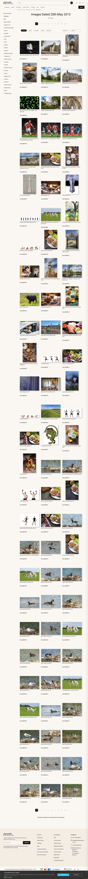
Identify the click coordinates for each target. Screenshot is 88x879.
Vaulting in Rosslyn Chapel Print (68, 110)
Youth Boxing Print (45, 363)
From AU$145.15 (44, 59)
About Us (39, 834)
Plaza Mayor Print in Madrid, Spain (48, 335)
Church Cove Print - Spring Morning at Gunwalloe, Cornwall (28, 167)
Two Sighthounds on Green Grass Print (70, 690)
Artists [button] (12, 7)
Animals (6, 33)
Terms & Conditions (59, 849)
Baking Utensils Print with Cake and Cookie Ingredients (29, 364)
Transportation (8, 93)
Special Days (7, 87)
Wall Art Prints (19, 9)
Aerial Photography (9, 27)
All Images (28, 9)
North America (7, 59)
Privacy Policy (57, 840)
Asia (5, 42)
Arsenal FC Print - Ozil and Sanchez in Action (50, 138)
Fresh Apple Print (23, 474)
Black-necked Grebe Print (46, 474)
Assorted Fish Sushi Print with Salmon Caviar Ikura (71, 336)
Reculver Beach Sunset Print (26, 83)
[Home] (9, 2)
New (38, 7)
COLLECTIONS (7, 22)
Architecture (7, 36)
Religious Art (7, 76)
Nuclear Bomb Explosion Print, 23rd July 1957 (29, 55)
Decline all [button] (76, 874)
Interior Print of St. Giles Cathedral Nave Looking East (70, 56)
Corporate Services (41, 849)
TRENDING (6, 16)
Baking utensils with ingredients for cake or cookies (71, 167)
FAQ (55, 837)
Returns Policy (57, 843)
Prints (5, 73)
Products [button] (42, 7)
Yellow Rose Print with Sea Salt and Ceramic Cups (71, 308)
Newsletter (56, 857)
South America (8, 84)
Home (24, 9)
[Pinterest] (78, 870)
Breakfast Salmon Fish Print (68, 555)
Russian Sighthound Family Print (26, 582)
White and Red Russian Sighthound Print (28, 717)
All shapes (24, 30)
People (6, 64)
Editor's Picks (26, 7)
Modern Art (7, 56)
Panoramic (49, 30)
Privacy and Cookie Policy (11, 875)
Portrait (30, 30)
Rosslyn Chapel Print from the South (70, 83)
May (34, 9)
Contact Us (73, 834)
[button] (29, 877)
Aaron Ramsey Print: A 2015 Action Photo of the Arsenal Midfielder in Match (29, 139)
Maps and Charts (8, 53)
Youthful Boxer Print (24, 418)
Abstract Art (7, 25)
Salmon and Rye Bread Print (47, 250)
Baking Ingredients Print (46, 307)
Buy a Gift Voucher (41, 854)
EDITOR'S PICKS (7, 13)
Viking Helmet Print (66, 195)
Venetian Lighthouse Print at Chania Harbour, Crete (50, 279)
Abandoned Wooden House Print (48, 391)
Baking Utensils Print (45, 195)
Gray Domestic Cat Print (25, 278)
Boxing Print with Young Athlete (26, 250)
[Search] (71, 3)
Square (42, 30)
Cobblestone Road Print (25, 195)
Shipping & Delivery (58, 846)
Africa (5, 30)
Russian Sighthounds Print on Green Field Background (49, 223)
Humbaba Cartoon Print (46, 445)
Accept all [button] (63, 874)
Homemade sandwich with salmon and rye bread (50, 167)
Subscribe (27, 842)
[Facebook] (75, 870)
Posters (6, 70)
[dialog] (44, 875)
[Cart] (80, 2)
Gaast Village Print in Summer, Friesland (49, 418)
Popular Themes (8, 67)
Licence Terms (57, 852)
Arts (5, 39)
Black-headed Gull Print (25, 636)
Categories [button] (6, 7)
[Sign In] (83, 2)
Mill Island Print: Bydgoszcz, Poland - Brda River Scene (71, 279)
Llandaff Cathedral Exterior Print (48, 83)
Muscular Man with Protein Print (69, 418)
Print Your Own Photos (42, 852)
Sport (5, 90)
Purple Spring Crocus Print (67, 391)
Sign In (81, 7)
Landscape (36, 30)
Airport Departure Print (24, 391)
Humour (6, 50)
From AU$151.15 (23, 59)
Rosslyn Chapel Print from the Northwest (49, 55)
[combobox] (44, 3)
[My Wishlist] (76, 2)
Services (6, 82)
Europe (6, 45)
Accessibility (57, 834)
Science (6, 79)
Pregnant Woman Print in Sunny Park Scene (71, 222)
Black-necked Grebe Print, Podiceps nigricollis (71, 474)
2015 (32, 9)
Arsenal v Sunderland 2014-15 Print (69, 138)
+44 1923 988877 (76, 837)
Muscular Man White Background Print (28, 222)
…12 (65, 23)
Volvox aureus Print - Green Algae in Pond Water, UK (28, 111)
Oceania (6, 62)
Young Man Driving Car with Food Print (28, 335)
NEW (5, 19)
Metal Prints (57, 854)
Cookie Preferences (58, 860)
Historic (6, 47)
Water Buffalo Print (24, 307)
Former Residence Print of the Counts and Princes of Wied (71, 251)
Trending (33, 7)
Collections (18, 7)
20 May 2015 (38, 9)
